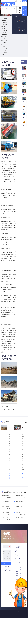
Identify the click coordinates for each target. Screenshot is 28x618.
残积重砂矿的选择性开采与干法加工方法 (6, 495)
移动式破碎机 (24, 109)
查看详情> (9, 477)
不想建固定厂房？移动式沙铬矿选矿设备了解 (6, 501)
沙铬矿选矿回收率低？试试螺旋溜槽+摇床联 (20, 501)
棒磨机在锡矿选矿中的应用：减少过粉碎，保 (20, 506)
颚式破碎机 (24, 78)
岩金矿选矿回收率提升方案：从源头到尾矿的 (20, 518)
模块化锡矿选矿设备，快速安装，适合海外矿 (6, 506)
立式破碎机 (24, 102)
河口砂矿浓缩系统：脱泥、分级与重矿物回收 (20, 495)
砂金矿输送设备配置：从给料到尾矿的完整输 (6, 512)
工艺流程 (6, 8)
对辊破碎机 (24, 71)
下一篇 (8, 409)
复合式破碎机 (24, 94)
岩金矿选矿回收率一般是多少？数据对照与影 (6, 518)
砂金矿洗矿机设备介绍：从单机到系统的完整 (20, 512)
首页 (2, 8)
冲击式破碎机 (24, 86)
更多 (26, 422)
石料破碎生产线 (10, 427)
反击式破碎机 (24, 117)
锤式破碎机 (24, 125)
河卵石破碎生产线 (23, 427)
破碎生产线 (12, 8)
